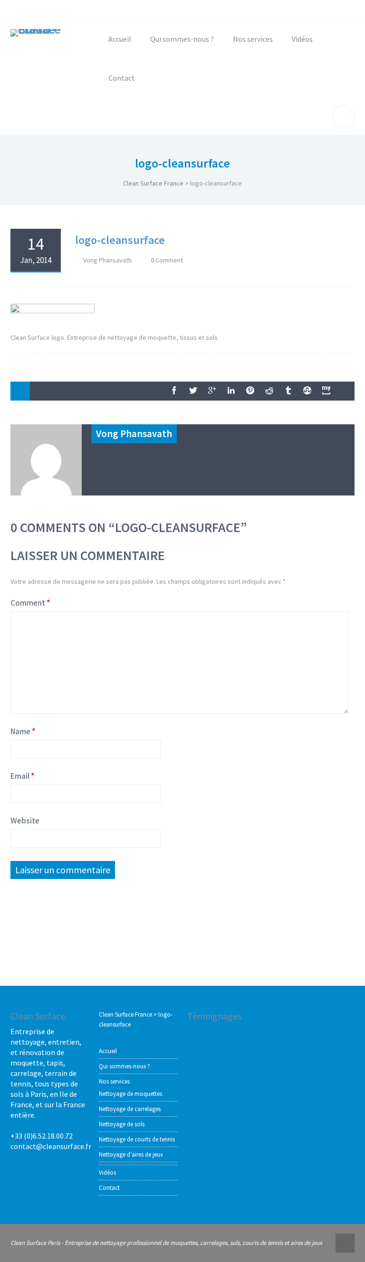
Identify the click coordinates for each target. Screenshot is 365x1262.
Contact (121, 78)
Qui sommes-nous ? (182, 39)
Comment (27, 603)
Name (20, 731)
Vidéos (302, 39)
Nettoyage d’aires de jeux (131, 1154)
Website (24, 820)
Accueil (119, 39)
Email (19, 776)
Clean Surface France (153, 183)
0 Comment (167, 260)
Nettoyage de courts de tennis (137, 1139)
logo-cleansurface (120, 240)
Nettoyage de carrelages (130, 1109)
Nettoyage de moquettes (130, 1094)
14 (35, 249)
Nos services (253, 39)
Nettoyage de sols (121, 1124)
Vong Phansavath (107, 260)
